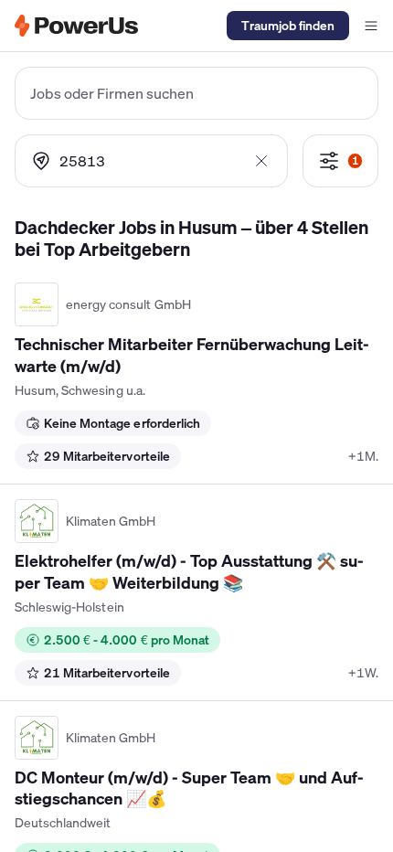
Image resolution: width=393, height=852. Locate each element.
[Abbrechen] (261, 161)
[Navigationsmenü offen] (371, 25)
